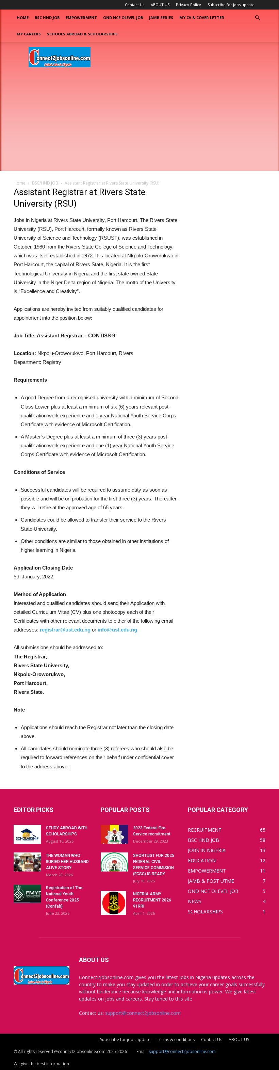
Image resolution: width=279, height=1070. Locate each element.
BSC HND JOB (47, 17)
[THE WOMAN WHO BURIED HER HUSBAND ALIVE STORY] (27, 862)
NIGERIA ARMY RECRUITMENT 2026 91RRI (152, 900)
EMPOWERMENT (81, 17)
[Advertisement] (139, 123)
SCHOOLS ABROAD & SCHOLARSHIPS (82, 33)
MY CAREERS (29, 33)
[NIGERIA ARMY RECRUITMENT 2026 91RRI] (114, 903)
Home (23, 17)
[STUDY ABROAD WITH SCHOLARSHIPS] (27, 834)
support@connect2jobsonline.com (143, 1013)
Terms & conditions (176, 1039)
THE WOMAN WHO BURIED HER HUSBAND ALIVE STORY (67, 861)
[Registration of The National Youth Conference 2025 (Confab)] (27, 894)
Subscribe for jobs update (231, 4)
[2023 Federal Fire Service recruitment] (114, 834)
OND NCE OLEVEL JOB (123, 17)
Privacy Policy (188, 4)
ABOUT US (160, 4)
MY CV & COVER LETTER (201, 17)
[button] (257, 18)
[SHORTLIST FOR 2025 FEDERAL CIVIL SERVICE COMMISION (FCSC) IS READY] (114, 862)
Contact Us (134, 4)
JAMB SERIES (161, 17)
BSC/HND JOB (45, 183)
